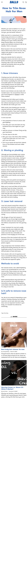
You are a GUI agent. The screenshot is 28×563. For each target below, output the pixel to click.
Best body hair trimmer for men (12, 349)
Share (15, 316)
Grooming (6, 313)
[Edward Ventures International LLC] (14, 2)
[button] (23, 2)
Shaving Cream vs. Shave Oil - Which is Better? (12, 388)
